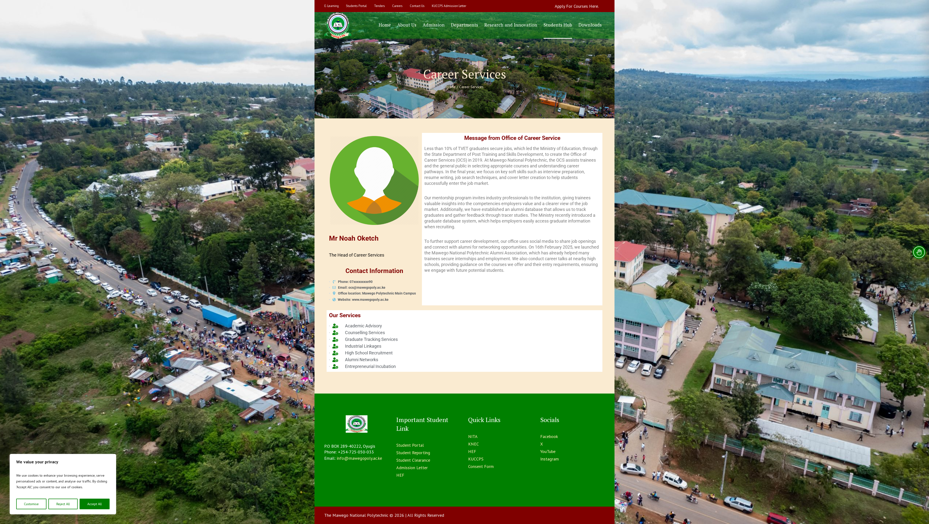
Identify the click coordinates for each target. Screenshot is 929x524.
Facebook (549, 436)
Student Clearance (413, 460)
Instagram (549, 459)
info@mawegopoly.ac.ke (359, 458)
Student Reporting (413, 452)
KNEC (473, 444)
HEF (400, 475)
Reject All (63, 504)
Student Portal (410, 445)
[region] (63, 484)
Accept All (94, 504)
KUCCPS (475, 459)
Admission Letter (412, 467)
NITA (473, 436)
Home (451, 86)
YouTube (547, 451)
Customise (31, 504)
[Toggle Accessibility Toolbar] (919, 252)
